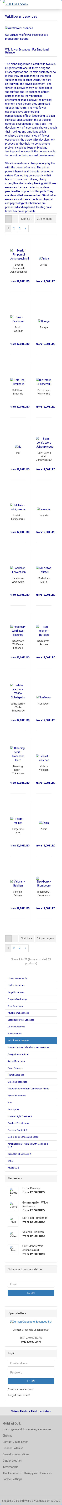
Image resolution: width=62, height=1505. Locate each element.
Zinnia (43, 829)
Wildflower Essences (18, 1040)
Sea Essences (15, 1033)
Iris (18, 452)
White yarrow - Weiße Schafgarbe (18, 707)
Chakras (7, 1435)
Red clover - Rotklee (43, 643)
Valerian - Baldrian (18, 893)
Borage (44, 327)
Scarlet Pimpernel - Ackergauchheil (18, 268)
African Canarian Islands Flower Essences (28, 1047)
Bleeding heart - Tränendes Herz (18, 770)
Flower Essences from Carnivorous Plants (28, 1088)
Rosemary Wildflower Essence (18, 644)
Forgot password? (19, 1395)
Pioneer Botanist (13, 1448)
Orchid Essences (16, 985)
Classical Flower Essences (21, 1020)
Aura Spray (13, 1109)
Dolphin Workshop (17, 999)
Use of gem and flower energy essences (27, 1429)
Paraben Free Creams (18, 1123)
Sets (10, 1102)
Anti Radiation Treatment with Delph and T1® (28, 1145)
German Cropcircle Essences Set (31, 1329)
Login (31, 1292)
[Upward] (52, 1500)
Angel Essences (16, 992)
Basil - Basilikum (18, 329)
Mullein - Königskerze (18, 517)
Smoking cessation (17, 1082)
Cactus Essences (16, 1026)
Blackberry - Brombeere (43, 893)
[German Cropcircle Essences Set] (31, 1322)
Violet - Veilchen (44, 768)
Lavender (44, 515)
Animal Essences (16, 1061)
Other (10, 1161)
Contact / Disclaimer (15, 1442)
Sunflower (43, 703)
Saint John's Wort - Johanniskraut (44, 456)
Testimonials (10, 1467)
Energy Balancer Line (18, 1054)
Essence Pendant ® (17, 1130)
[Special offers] (53, 1313)
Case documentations (16, 1454)
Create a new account (21, 1389)
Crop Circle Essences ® (19, 1154)
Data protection (12, 1460)
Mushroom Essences (18, 1013)
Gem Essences (15, 1006)
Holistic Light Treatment (20, 1116)
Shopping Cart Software (16, 1500)
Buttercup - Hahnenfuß (44, 392)
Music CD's (13, 1167)
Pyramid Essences (17, 1095)
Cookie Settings (12, 1479)
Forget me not (18, 831)
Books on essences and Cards (23, 1137)
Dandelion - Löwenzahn (18, 580)
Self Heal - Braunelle (18, 392)
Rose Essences (15, 1068)
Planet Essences (16, 1075)
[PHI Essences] (15, 4)
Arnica (43, 264)
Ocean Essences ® (17, 978)
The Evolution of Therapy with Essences (27, 1473)
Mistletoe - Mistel (44, 580)
